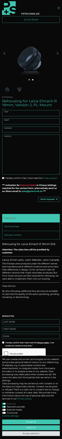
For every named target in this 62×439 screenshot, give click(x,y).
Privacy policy (43, 343)
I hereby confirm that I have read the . (31, 178)
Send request (47, 199)
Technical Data (11, 226)
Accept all (31, 422)
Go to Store (31, 19)
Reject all (31, 427)
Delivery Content (12, 235)
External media (14, 410)
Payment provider (16, 406)
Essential (11, 403)
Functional (12, 413)
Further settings (10, 416)
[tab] (31, 218)
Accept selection (31, 433)
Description (10, 218)
